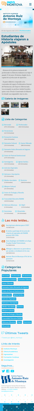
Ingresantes (8, 354)
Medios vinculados (10, 180)
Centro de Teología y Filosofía (14, 193)
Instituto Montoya (10, 349)
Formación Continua (11, 137)
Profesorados (25, 31)
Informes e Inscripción (11, 174)
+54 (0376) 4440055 (12, 389)
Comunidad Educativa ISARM (14, 199)
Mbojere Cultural (10, 187)
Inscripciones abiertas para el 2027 (17, 225)
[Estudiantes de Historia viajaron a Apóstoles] (5, 105)
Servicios (24, 180)
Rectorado (7, 125)
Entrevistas (8, 211)
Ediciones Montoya (10, 205)
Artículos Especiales (11, 168)
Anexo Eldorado (26, 143)
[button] (3, 17)
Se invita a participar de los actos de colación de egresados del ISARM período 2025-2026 (18, 233)
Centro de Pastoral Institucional (14, 156)
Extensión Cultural (10, 143)
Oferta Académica (11, 351)
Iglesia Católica (23, 162)
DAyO (23, 205)
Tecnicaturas (8, 131)
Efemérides (21, 211)
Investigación (8, 162)
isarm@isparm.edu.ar (7, 391)
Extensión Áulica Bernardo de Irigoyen (17, 149)
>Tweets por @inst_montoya (11, 338)
